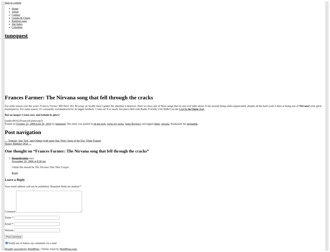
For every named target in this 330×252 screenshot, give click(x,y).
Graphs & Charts (21, 18)
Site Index (17, 24)
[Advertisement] (165, 67)
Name (9, 217)
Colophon (17, 27)
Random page (19, 21)
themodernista (20, 158)
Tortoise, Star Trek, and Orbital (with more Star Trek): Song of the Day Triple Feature (53, 140)
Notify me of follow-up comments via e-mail (32, 243)
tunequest (16, 35)
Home (15, 8)
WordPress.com (68, 249)
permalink (192, 123)
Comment (10, 211)
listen (157, 123)
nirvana (165, 123)
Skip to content (13, 2)
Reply (15, 173)
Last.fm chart (191, 109)
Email (9, 223)
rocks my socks (115, 123)
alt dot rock (100, 123)
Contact (16, 14)
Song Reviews (133, 123)
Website (9, 230)
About (15, 11)
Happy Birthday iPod (18, 143)
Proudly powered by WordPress (22, 249)
